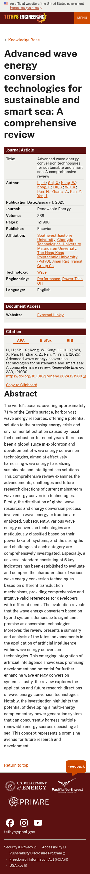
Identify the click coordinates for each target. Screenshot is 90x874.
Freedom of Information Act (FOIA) (37, 859)
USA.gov (17, 865)
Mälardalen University (56, 248)
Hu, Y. (58, 187)
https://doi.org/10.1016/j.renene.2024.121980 (44, 376)
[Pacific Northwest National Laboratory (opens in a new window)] (65, 788)
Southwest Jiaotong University (54, 237)
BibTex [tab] (46, 340)
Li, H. (41, 183)
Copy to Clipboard (21, 385)
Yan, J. (42, 196)
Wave (42, 272)
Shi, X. (53, 183)
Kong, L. (44, 187)
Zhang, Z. (60, 191)
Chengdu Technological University (59, 241)
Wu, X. (70, 187)
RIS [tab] (70, 340)
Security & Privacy (18, 847)
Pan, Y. (76, 191)
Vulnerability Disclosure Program (36, 853)
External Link (49, 315)
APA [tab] (21, 340)
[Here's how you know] (45, 6)
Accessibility (52, 847)
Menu (82, 18)
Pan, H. (43, 191)
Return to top (16, 765)
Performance (48, 279)
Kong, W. (68, 183)
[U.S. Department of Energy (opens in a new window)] (26, 788)
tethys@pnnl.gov (19, 832)
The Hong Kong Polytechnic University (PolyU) (57, 257)
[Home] (25, 18)
